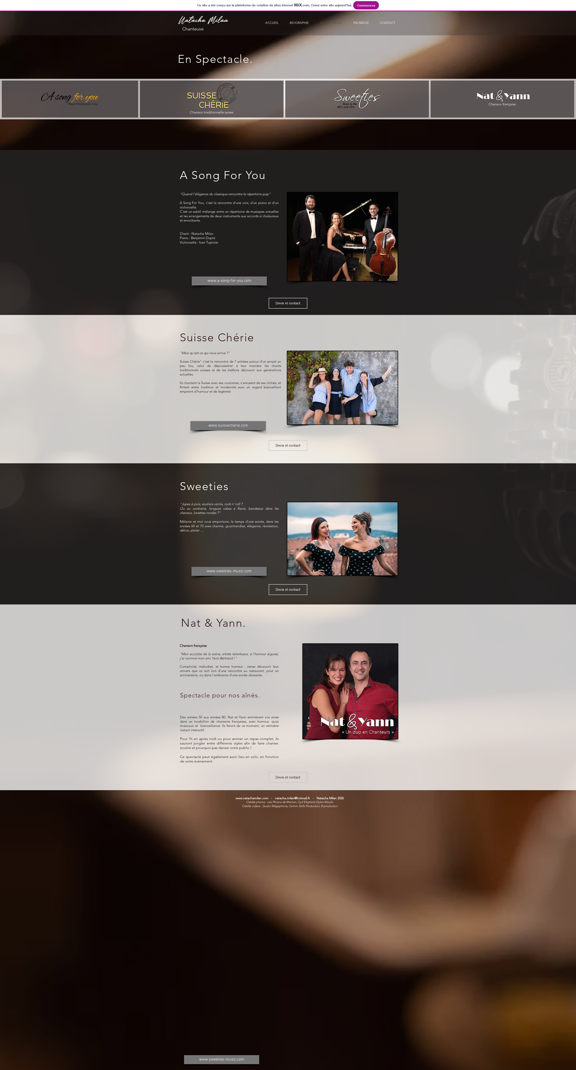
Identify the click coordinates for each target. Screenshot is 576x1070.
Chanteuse (192, 29)
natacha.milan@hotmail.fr (292, 798)
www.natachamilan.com (252, 798)
